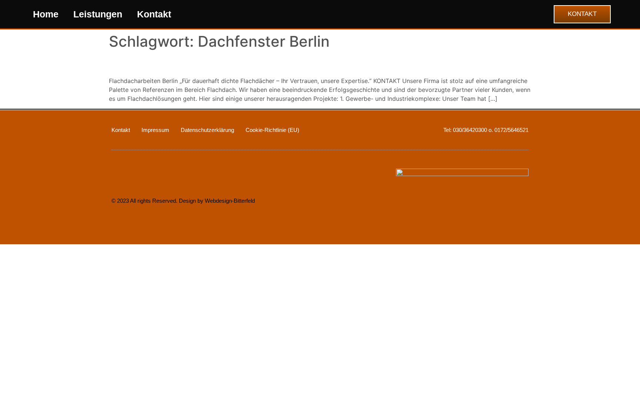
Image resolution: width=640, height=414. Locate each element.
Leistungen (97, 14)
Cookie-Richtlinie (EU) (272, 130)
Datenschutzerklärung (207, 130)
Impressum (155, 130)
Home (46, 14)
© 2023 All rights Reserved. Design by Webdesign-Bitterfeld (183, 201)
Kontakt (154, 14)
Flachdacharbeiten (161, 63)
